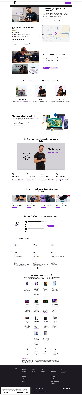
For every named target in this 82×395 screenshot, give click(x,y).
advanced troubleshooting (17, 180)
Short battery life (36, 351)
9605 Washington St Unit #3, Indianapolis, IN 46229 (23, 34)
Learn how (29, 180)
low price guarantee (57, 16)
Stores (65, 0)
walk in (17, 101)
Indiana (17, 23)
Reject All (20, 392)
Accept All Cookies (26, 392)
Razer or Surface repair (45, 305)
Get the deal (53, 5)
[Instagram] (63, 388)
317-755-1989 (16, 32)
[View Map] (56, 33)
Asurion (12, 0)
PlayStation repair (36, 321)
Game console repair (54, 322)
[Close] (29, 388)
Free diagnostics (48, 16)
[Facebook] (66, 388)
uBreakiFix (15, 0)
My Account (69, 0)
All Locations (14, 23)
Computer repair (54, 304)
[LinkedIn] (69, 388)
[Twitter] (64, 388)
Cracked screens (26, 351)
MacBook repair (27, 304)
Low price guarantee (36, 308)
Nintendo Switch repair (27, 322)
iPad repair (36, 336)
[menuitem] (29, 3)
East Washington (21, 23)
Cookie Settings (6, 392)
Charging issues (45, 351)
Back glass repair (54, 351)
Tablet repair (45, 336)
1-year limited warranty (49, 20)
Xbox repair (45, 321)
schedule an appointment (23, 101)
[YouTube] (67, 388)
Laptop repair (36, 304)
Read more (24, 265)
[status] (22, 247)
